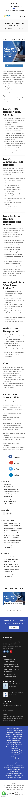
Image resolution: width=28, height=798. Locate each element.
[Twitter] (11, 469)
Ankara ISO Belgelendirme (12, 523)
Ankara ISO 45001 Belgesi (14, 751)
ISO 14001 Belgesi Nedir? (11, 562)
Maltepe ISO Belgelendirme (14, 773)
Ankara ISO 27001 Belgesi (14, 753)
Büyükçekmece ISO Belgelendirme (14, 770)
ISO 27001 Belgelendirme (11, 494)
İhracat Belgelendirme (10, 499)
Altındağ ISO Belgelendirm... (12, 525)
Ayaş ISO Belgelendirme (11, 545)
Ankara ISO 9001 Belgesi (14, 755)
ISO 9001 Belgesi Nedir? (11, 559)
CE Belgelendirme (9, 487)
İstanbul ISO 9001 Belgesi (14, 749)
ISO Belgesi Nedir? (9, 557)
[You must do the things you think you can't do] (5, 686)
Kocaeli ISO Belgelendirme (14, 737)
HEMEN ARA (14, 627)
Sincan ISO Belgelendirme (11, 538)
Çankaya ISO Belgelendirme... (13, 528)
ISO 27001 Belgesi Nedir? (11, 564)
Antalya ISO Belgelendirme (14, 743)
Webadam (20, 789)
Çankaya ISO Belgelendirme (14, 733)
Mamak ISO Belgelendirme (12, 535)
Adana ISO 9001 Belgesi (14, 777)
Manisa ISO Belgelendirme (14, 757)
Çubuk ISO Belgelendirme (14, 763)
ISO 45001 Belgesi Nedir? (11, 567)
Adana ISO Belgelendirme (14, 745)
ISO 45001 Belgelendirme (11, 491)
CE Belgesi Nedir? (9, 571)
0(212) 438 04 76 (15, 6)
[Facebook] (10, 456)
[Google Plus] (11, 462)
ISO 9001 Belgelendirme (11, 489)
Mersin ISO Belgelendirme (14, 747)
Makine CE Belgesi (9, 574)
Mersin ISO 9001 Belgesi (14, 759)
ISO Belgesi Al (8, 496)
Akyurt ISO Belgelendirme (11, 542)
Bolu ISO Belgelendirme (14, 739)
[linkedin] (11, 475)
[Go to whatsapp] (4, 793)
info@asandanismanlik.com (14, 10)
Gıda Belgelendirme (10, 501)
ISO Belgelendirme (9, 484)
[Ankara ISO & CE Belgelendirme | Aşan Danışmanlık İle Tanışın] (9, 16)
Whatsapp (9, 66)
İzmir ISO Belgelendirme (14, 741)
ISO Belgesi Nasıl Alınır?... (11, 569)
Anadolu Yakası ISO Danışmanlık (14, 767)
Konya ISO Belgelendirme (14, 735)
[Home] (5, 28)
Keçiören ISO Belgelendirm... (12, 533)
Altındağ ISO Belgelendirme (14, 730)
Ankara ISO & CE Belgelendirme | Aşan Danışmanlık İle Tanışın (14, 786)
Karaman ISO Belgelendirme (14, 775)
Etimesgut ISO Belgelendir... (12, 530)
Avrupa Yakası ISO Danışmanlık (14, 765)
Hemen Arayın (18, 66)
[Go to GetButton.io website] (3, 796)
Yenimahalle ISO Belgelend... (12, 540)
